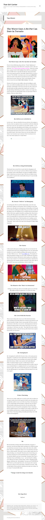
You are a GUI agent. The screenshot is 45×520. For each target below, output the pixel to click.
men (10, 508)
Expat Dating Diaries (22, 505)
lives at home (33, 507)
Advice (8, 507)
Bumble (11, 507)
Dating (16, 505)
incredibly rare (26, 253)
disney (17, 507)
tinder (12, 509)
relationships (35, 508)
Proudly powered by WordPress (13, 517)
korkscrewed (27, 507)
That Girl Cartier (10, 4)
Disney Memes (22, 507)
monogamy (13, 508)
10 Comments (21, 509)
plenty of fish (18, 508)
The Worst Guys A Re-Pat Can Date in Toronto (22, 30)
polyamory (24, 508)
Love (31, 505)
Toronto (34, 505)
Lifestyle (28, 505)
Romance (9, 509)
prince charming (29, 508)
